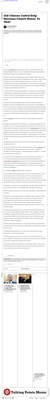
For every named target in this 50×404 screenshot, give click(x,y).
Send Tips (41, 1)
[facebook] (5, 398)
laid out (11, 118)
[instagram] (10, 398)
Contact (36, 398)
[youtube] (12, 398)
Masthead (31, 398)
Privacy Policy (42, 398)
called (13, 170)
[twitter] (8, 398)
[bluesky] (3, 398)
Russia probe (10, 264)
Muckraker (2, 15)
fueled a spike (34, 128)
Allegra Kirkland (13, 26)
